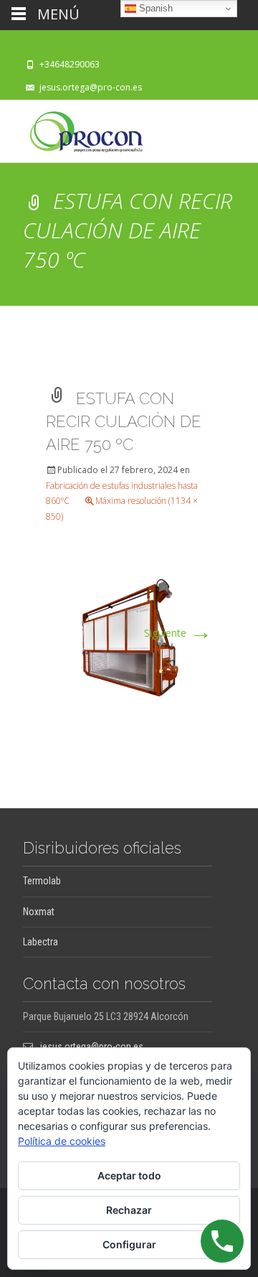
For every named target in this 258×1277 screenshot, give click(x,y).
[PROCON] (75, 128)
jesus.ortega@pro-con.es (90, 87)
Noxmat (38, 911)
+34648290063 (69, 64)
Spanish (154, 8)
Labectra (40, 942)
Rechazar (129, 1210)
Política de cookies (61, 1141)
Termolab (42, 881)
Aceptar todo (129, 1175)
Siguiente (178, 633)
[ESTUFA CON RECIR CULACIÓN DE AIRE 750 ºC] (129, 635)
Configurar (129, 1244)
